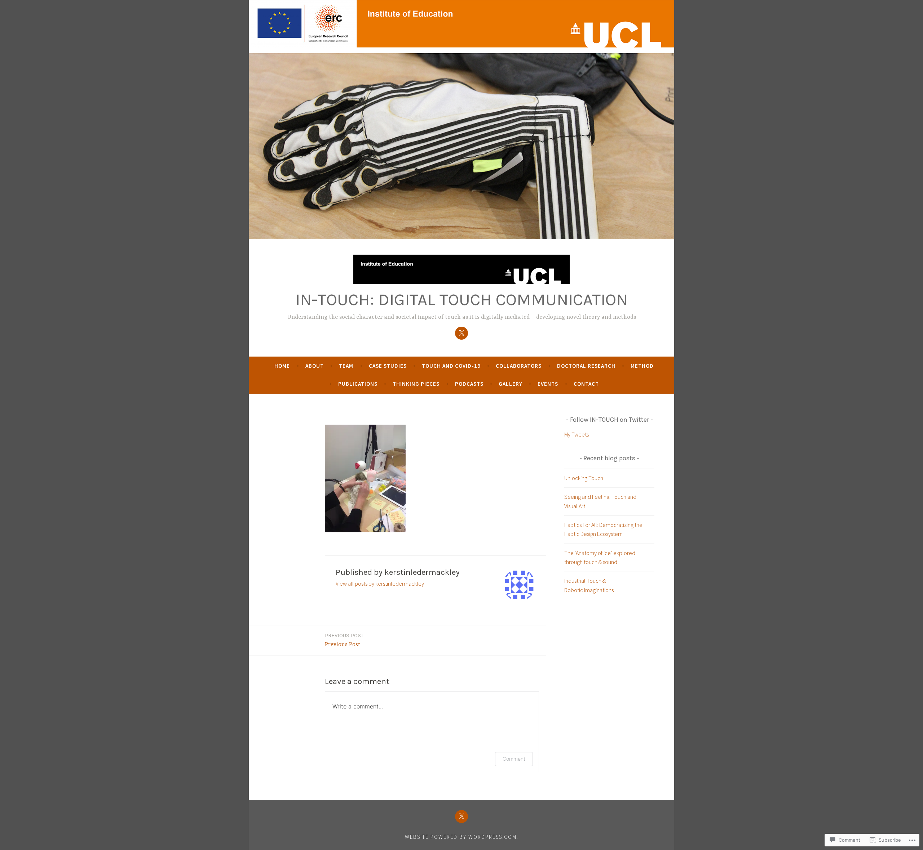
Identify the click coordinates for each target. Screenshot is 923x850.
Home (282, 365)
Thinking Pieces (416, 383)
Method (642, 365)
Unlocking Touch (583, 478)
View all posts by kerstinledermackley (380, 583)
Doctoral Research (586, 365)
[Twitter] (461, 333)
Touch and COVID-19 (451, 365)
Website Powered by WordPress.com (461, 836)
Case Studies (388, 365)
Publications (357, 383)
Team (346, 365)
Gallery (510, 383)
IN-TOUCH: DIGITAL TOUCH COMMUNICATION (461, 299)
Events (548, 383)
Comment (514, 759)
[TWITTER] (461, 816)
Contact (586, 383)
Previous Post (344, 640)
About (314, 365)
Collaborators (519, 365)
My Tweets (576, 434)
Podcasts (469, 383)
